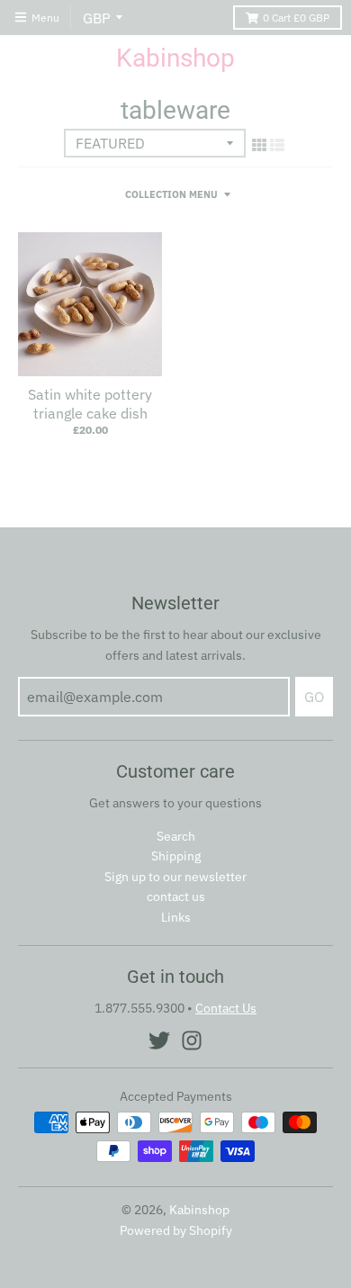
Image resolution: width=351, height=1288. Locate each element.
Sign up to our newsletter (175, 877)
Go (314, 697)
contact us (176, 896)
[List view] (277, 145)
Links (176, 917)
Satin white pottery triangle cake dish (90, 403)
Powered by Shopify (176, 1230)
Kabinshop (175, 58)
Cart (296, 17)
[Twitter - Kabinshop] (159, 1040)
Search (176, 836)
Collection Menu (171, 194)
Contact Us (225, 1008)
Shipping (176, 856)
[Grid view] (259, 145)
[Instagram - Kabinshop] (191, 1040)
